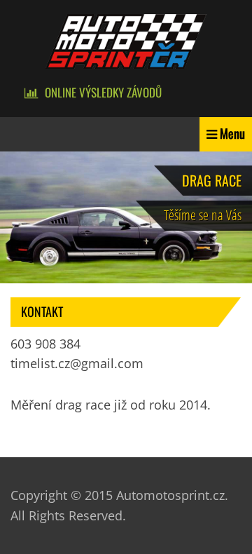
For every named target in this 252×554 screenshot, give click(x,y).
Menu (232, 133)
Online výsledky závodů (103, 92)
